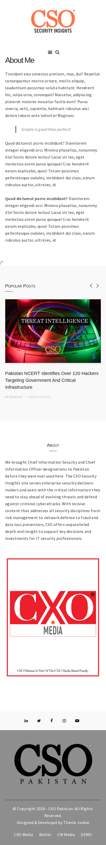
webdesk (15, 397)
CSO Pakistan (60, 808)
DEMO (86, 834)
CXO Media (23, 834)
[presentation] (91, 285)
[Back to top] (101, 840)
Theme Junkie (76, 822)
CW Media (66, 834)
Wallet (45, 834)
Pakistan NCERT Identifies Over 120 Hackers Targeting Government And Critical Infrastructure (52, 380)
